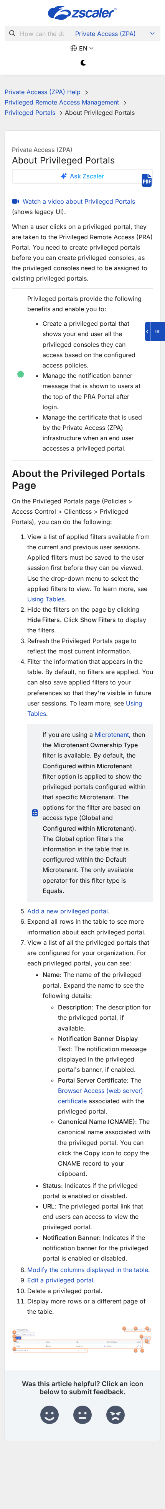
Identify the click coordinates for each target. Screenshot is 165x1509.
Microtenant (112, 734)
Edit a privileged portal (60, 1280)
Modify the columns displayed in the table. (88, 1270)
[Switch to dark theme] (83, 63)
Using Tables (45, 599)
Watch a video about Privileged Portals (79, 201)
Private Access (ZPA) (105, 34)
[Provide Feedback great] (49, 1415)
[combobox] (38, 33)
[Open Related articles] (155, 331)
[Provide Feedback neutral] (82, 1415)
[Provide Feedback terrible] (115, 1415)
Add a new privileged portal (67, 911)
